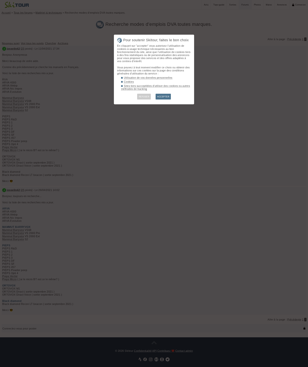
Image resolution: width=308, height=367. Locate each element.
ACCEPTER (163, 96)
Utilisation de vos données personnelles (148, 77)
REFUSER (144, 96)
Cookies (129, 81)
